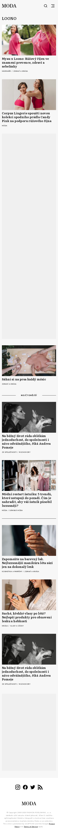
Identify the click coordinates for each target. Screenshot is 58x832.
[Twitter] (32, 788)
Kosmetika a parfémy (12, 571)
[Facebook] (25, 788)
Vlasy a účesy (17, 626)
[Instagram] (17, 788)
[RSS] (40, 788)
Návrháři (7, 71)
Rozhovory (24, 452)
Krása (5, 626)
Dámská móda (16, 510)
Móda (4, 126)
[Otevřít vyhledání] (45, 6)
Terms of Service (31, 826)
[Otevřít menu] (53, 6)
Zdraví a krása (20, 71)
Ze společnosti (9, 452)
